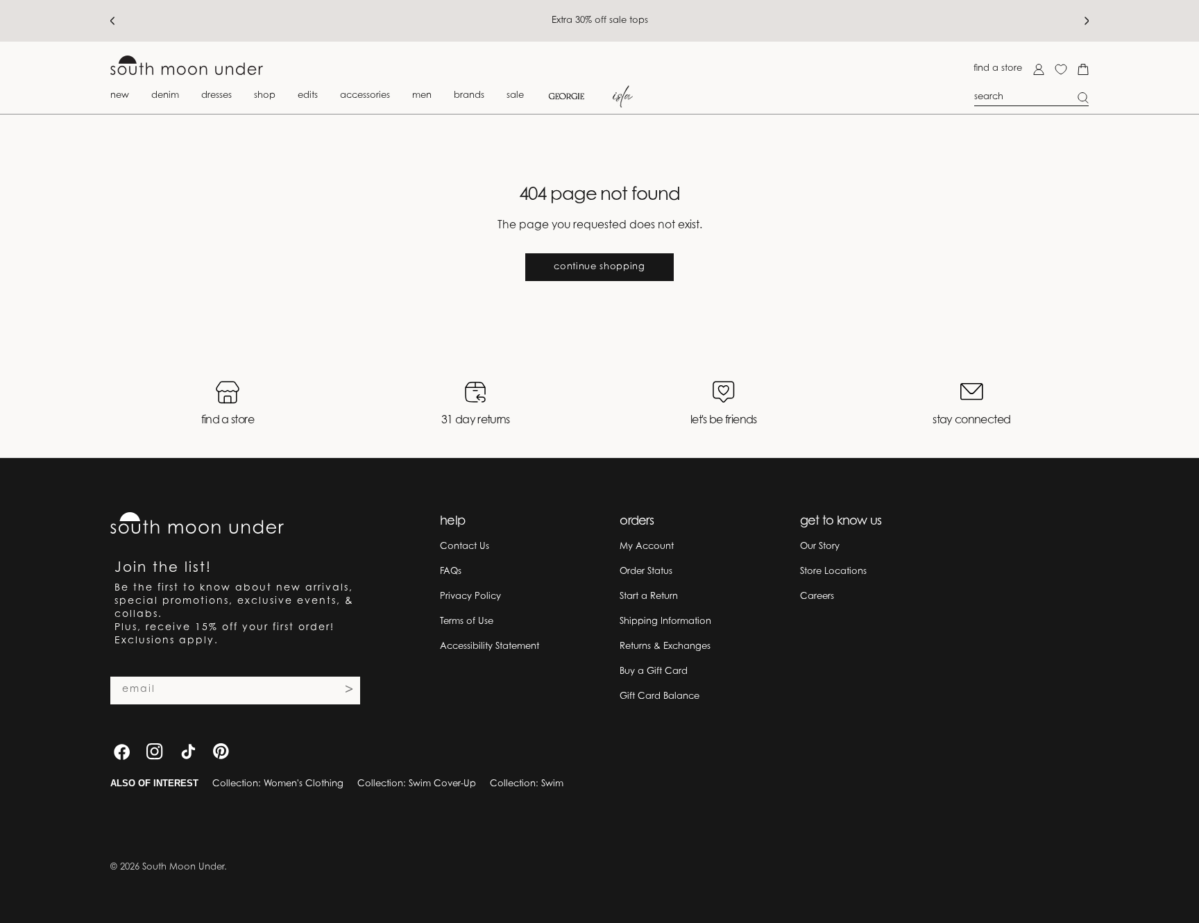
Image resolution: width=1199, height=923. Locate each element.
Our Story (820, 546)
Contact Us (464, 546)
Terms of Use (466, 621)
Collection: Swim (526, 783)
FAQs (450, 571)
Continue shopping (599, 266)
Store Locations (833, 571)
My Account (647, 546)
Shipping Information (665, 621)
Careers (817, 596)
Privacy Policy (470, 596)
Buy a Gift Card (654, 671)
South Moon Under (183, 867)
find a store (997, 68)
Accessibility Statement (489, 646)
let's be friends (723, 420)
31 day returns (475, 420)
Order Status (646, 571)
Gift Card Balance (659, 696)
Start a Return (649, 596)
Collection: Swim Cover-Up (416, 783)
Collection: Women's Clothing (277, 783)
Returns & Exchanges (665, 646)
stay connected (971, 420)
